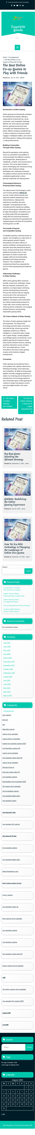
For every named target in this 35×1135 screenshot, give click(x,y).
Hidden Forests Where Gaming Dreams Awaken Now (14, 595)
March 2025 (7, 695)
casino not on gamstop (10, 734)
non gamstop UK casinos (11, 824)
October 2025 (8, 669)
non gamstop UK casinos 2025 (13, 1001)
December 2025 (9, 661)
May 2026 (6, 650)
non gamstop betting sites (11, 796)
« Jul (3, 1114)
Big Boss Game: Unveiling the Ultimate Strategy (13, 456)
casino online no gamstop (11, 739)
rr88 (3, 977)
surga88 (5, 1025)
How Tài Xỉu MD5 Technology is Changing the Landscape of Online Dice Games (17, 548)
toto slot (5, 720)
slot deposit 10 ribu (9, 836)
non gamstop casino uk (10, 907)
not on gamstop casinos (10, 791)
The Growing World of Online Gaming (16, 605)
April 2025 (6, 692)
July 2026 (6, 643)
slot (3, 724)
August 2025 (7, 676)
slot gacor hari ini (8, 767)
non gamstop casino (9, 801)
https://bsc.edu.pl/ (8, 729)
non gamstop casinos (9, 777)
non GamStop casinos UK (11, 748)
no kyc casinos (7, 895)
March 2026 (7, 658)
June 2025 (7, 684)
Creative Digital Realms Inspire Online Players (11, 610)
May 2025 (6, 688)
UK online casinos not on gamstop (14, 989)
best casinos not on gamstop (12, 918)
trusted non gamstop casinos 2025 (14, 743)
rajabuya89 (6, 1013)
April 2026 (6, 654)
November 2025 (9, 665)
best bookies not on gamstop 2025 (14, 782)
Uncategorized (8, 711)
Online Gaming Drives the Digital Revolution (11, 601)
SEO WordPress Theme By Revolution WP (17, 1125)
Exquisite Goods (18, 28)
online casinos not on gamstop (12, 966)
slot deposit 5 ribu (9, 812)
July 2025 (6, 680)
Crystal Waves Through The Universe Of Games (12, 589)
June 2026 (7, 646)
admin (22, 77)
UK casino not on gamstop (11, 786)
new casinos (6, 715)
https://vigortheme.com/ (10, 871)
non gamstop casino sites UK (12, 758)
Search (4, 567)
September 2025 (9, 673)
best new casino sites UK (11, 772)
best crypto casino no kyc (11, 883)
